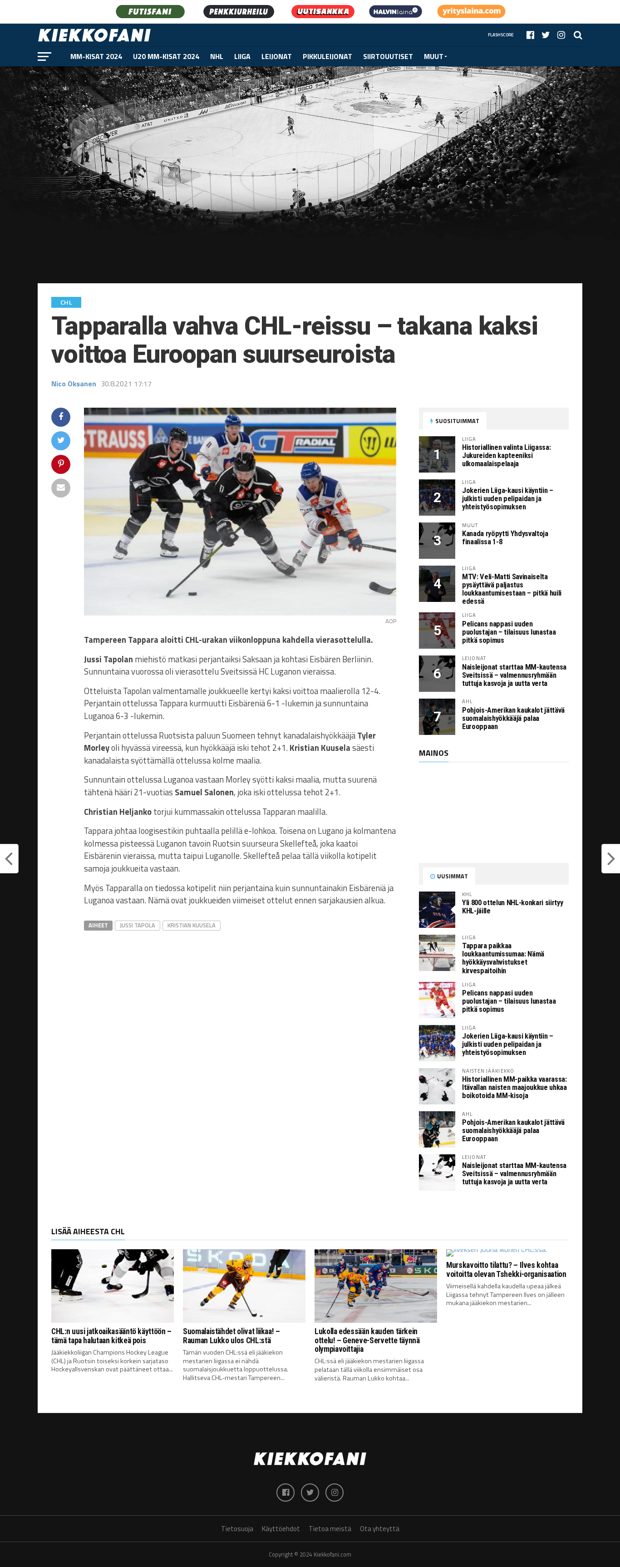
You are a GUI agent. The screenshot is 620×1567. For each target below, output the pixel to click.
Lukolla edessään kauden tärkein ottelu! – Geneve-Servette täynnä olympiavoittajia (367, 1340)
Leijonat (276, 56)
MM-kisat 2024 (96, 56)
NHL (216, 56)
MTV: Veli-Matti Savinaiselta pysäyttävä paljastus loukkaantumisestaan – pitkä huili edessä (511, 589)
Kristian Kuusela (191, 925)
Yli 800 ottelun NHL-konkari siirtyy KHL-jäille (512, 906)
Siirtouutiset (388, 56)
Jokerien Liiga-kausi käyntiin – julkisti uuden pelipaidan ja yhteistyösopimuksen (507, 498)
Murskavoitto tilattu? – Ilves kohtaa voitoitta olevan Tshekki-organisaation (506, 1269)
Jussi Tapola (137, 925)
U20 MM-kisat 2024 (166, 56)
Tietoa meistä (330, 1528)
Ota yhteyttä (379, 1528)
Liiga (242, 56)
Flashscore (501, 34)
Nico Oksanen (73, 383)
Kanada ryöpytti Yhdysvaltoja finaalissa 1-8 (505, 537)
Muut (433, 56)
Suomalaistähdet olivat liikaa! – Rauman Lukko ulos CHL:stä (231, 1336)
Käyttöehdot (281, 1528)
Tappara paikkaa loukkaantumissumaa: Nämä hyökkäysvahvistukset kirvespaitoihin (503, 958)
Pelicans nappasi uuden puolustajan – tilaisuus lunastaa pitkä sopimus (509, 632)
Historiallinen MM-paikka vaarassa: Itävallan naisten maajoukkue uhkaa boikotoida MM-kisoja (514, 1087)
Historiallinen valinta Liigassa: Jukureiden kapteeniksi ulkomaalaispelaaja (506, 455)
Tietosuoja (237, 1528)
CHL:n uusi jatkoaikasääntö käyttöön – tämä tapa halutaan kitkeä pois (111, 1336)
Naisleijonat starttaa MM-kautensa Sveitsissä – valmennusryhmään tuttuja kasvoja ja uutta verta (514, 675)
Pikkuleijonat (327, 56)
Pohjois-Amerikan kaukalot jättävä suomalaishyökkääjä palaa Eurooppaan (513, 718)
